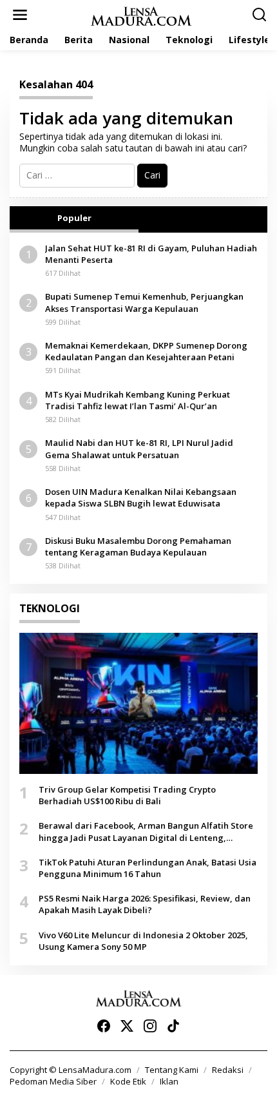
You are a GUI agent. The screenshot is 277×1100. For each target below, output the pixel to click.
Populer (74, 218)
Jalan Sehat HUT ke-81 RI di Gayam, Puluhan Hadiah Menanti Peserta (151, 253)
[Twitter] (127, 1026)
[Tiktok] (173, 1026)
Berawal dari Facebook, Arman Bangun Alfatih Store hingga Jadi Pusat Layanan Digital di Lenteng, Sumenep (146, 831)
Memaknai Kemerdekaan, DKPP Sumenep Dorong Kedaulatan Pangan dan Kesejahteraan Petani (146, 351)
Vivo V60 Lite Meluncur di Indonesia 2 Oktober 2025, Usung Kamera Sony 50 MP (143, 940)
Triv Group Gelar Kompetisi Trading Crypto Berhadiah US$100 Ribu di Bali (127, 795)
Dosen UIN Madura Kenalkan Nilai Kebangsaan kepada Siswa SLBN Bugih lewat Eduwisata (140, 497)
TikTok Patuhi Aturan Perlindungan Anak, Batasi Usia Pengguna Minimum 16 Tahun (147, 868)
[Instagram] (150, 1026)
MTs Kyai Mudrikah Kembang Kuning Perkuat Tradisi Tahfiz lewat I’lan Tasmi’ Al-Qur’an (137, 400)
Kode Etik (128, 1081)
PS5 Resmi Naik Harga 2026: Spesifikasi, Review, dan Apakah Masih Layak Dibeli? (145, 904)
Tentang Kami (171, 1070)
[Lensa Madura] (141, 15)
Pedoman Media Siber (53, 1081)
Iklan (169, 1081)
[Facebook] (103, 1026)
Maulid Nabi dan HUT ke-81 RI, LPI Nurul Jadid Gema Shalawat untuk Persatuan (139, 448)
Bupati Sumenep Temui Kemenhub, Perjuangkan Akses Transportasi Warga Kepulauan (144, 302)
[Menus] (20, 15)
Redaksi (228, 1070)
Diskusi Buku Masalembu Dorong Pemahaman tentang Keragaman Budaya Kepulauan (138, 546)
